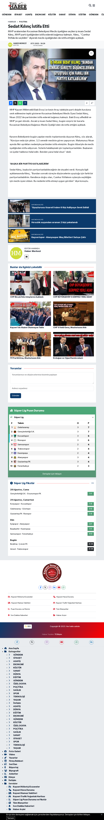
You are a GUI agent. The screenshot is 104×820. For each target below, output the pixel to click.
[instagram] (47, 642)
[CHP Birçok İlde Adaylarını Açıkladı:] (30, 283)
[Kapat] (102, 814)
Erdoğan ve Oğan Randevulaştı (68, 358)
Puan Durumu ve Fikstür (20, 609)
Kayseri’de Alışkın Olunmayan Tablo (27, 327)
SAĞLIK (17, 690)
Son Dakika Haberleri (19, 615)
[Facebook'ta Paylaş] (11, 103)
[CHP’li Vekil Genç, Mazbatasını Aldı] (73, 314)
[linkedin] (91, 642)
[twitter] (32, 642)
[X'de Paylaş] (15, 103)
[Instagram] (50, 587)
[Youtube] (59, 587)
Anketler (13, 774)
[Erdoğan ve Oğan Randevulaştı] (73, 344)
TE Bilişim (58, 634)
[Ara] (90, 6)
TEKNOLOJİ (19, 697)
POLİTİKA (23, 22)
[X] (45, 587)
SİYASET (18, 15)
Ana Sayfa (14, 648)
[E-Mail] (26, 257)
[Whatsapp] (63, 587)
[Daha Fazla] (25, 103)
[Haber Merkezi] (16, 253)
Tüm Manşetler (62, 609)
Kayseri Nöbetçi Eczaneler (22, 597)
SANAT (62, 15)
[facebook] (17, 642)
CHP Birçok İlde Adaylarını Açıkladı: (27, 297)
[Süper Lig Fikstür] (92, 483)
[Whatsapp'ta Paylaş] (20, 103)
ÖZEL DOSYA (19, 684)
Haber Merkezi (32, 251)
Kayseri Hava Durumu (65, 597)
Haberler (12, 22)
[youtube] (61, 642)
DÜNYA (72, 15)
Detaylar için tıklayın (52, 474)
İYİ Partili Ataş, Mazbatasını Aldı (25, 358)
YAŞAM (17, 700)
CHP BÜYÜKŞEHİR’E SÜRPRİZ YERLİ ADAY (72, 297)
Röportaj (13, 767)
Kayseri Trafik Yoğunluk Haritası (69, 603)
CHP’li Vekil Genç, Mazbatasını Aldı (69, 327)
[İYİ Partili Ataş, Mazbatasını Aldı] (30, 344)
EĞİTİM (82, 15)
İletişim (17, 703)
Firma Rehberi (16, 761)
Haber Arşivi (61, 615)
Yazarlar (13, 758)
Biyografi (13, 771)
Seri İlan (13, 764)
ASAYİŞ (28, 15)
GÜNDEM (6, 15)
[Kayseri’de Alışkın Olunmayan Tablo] (30, 314)
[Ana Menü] (94, 6)
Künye (12, 777)
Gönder (15, 396)
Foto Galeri (15, 751)
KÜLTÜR (52, 15)
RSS (29, 626)
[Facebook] (41, 587)
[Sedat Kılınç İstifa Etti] (52, 74)
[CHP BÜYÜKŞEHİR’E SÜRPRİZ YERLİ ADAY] (73, 283)
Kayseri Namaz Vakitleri (20, 603)
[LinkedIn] (54, 587)
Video (12, 754)
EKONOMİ (40, 15)
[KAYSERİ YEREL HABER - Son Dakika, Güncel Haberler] (17, 6)
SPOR (16, 693)
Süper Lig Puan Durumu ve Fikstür (30, 800)
